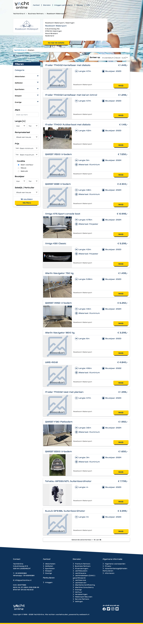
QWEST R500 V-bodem (58, 154)
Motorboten (20, 76)
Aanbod (36, 5)
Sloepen (18, 95)
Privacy (107, 566)
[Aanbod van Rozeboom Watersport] (26, 25)
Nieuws (79, 5)
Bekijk (121, 85)
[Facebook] (105, 609)
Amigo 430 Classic (55, 243)
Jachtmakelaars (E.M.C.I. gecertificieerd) (84, 576)
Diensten (47, 5)
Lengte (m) (20, 120)
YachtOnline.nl (20, 50)
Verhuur (78, 592)
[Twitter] (109, 609)
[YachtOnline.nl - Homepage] (21, 5)
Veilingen (79, 601)
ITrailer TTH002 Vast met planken (64, 391)
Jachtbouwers (81, 570)
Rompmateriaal (22, 132)
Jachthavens (80, 573)
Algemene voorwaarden (114, 563)
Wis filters (27, 202)
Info (88, 5)
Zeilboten (19, 82)
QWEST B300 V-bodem (58, 451)
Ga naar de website (56, 42)
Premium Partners (82, 563)
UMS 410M (51, 362)
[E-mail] (117, 609)
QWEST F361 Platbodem (58, 421)
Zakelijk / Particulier (24, 187)
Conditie (21, 160)
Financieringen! (81, 568)
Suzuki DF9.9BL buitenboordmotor (65, 510)
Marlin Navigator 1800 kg (60, 332)
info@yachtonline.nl (23, 580)
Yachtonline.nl (19, 13)
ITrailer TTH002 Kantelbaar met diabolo (67, 64)
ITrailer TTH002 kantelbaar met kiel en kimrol (71, 94)
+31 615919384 (21, 573)
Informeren (109, 573)
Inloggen (49, 582)
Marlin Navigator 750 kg (59, 272)
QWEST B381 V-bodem (58, 183)
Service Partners (82, 599)
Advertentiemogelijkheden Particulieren (115, 569)
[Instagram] (113, 609)
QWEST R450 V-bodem (58, 302)
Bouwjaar (19, 176)
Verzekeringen (81, 594)
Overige (18, 102)
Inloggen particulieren (63, 5)
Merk (17, 109)
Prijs (17, 143)
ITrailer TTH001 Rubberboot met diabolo (68, 124)
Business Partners (36, 13)
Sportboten (19, 89)
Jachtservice (80, 580)
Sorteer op (95, 57)
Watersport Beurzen (83, 596)
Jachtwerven (80, 582)
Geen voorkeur (27, 164)
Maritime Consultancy (84, 587)
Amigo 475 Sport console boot (62, 213)
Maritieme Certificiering (85, 585)
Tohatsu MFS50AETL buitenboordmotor (68, 480)
